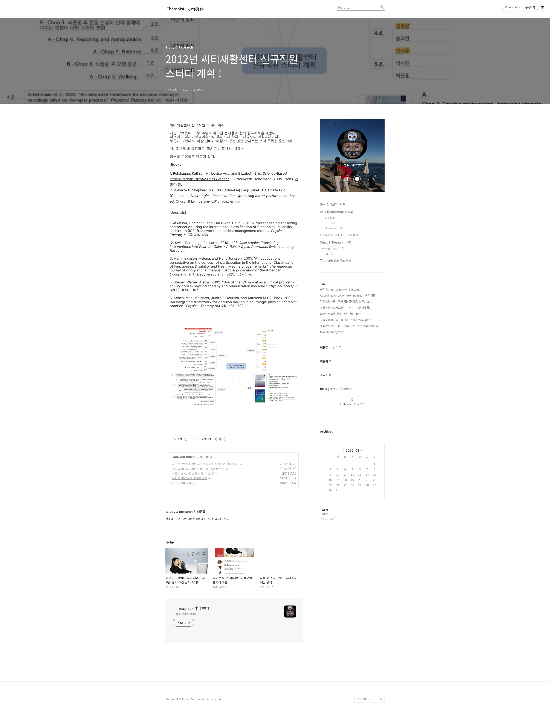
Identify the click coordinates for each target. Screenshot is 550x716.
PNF (330, 223)
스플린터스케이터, (368, 326)
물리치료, (350, 326)
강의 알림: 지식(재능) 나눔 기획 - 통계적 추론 (198, 468)
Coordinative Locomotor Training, (342, 295)
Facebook (346, 388)
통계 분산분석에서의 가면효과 (189, 478)
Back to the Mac (368, 679)
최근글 (324, 347)
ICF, (340, 326)
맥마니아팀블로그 (368, 658)
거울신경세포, (328, 301)
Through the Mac (335, 260)
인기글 (337, 347)
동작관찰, (348, 314)
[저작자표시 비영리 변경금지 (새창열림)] (220, 439)
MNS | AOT (334, 248)
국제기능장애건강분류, (351, 301)
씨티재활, (370, 295)
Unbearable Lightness (339, 235)
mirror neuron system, (345, 289)
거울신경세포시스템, (332, 308)
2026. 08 (352, 450)
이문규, (350, 308)
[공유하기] (186, 439)
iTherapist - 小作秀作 (184, 8)
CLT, (369, 301)
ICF (329, 253)
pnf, (358, 314)
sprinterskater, (361, 320)
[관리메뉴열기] (542, 7)
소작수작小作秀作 (184, 614)
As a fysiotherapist (336, 211)
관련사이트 (363, 699)
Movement (334, 228)
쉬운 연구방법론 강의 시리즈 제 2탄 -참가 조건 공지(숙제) (205, 464)
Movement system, (332, 332)
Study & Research (182, 456)
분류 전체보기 (332, 204)
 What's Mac (367, 685)
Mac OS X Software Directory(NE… (370, 647)
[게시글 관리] (191, 439)
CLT (330, 218)
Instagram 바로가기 (352, 404)
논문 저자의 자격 (181, 482)
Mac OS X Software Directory (370, 633)
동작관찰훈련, (328, 326)
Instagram (327, 388)
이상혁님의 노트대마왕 (371, 692)
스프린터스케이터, (331, 314)
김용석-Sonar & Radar (367, 668)
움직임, (324, 289)
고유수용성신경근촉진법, (334, 320)
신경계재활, (363, 308)
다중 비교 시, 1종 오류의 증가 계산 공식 (194, 473)
